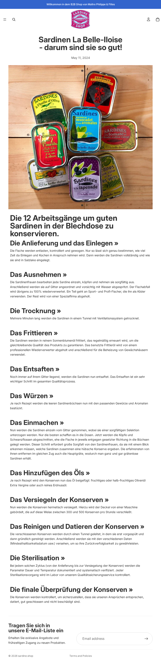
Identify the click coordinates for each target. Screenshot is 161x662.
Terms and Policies (80, 655)
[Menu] (5, 19)
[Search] (13, 19)
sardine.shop (25, 655)
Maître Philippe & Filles (101, 4)
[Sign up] (146, 638)
